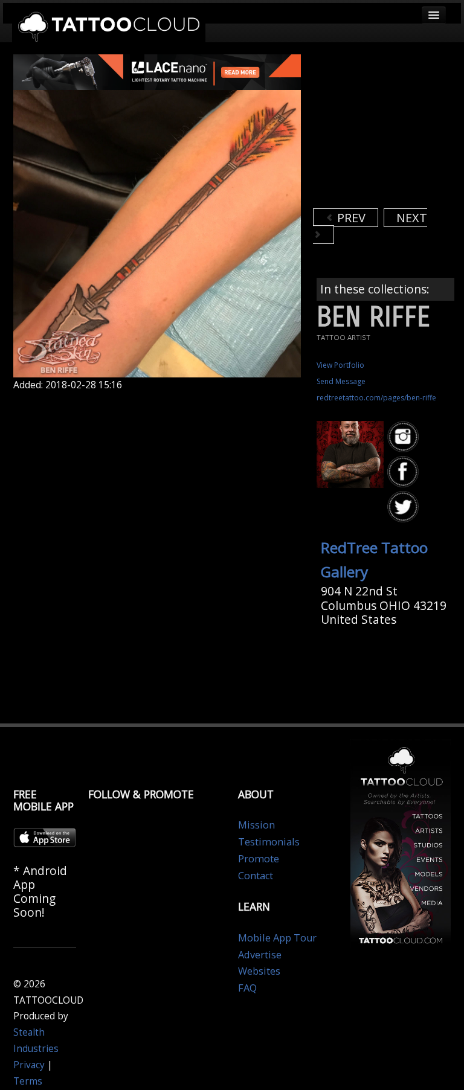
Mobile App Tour (277, 937)
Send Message (341, 381)
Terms (27, 1081)
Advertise (260, 954)
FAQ (247, 988)
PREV (350, 218)
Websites (259, 971)
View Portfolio (340, 365)
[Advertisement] (388, 129)
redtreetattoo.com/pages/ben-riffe (376, 398)
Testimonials (269, 841)
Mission (256, 825)
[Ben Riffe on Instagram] (404, 437)
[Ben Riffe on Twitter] (404, 507)
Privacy (29, 1065)
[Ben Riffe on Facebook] (404, 472)
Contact (255, 875)
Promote (258, 858)
